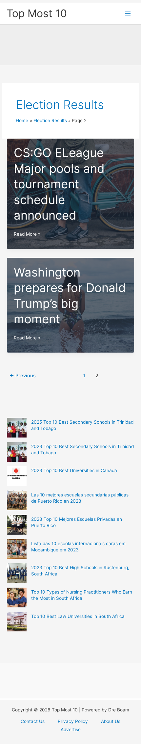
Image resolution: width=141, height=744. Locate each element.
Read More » (27, 234)
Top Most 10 (37, 13)
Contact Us (33, 721)
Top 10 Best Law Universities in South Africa (78, 616)
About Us (110, 721)
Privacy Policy (73, 721)
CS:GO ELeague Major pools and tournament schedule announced (59, 184)
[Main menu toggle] (128, 13)
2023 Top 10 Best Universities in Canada (74, 470)
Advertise (71, 729)
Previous (23, 376)
